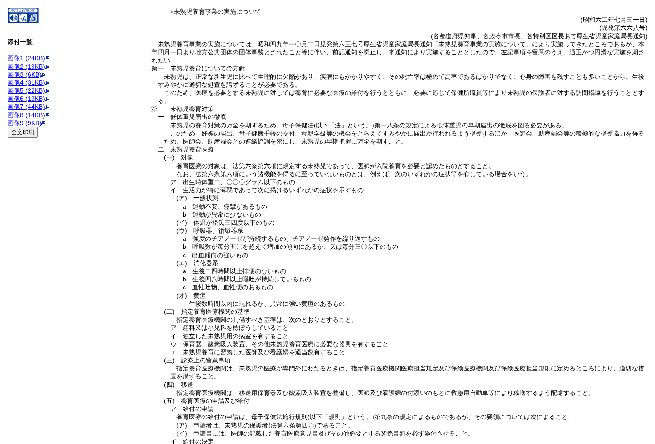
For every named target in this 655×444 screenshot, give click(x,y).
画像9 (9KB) (24, 123)
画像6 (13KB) (26, 98)
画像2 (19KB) (26, 66)
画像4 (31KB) (26, 82)
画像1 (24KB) (26, 58)
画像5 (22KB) (26, 90)
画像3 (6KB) (24, 74)
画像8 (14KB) (26, 115)
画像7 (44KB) (26, 106)
